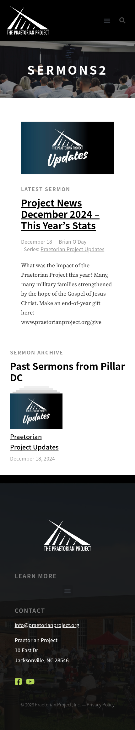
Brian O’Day (72, 241)
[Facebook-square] (18, 681)
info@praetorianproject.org (47, 625)
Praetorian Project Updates (72, 249)
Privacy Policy (101, 704)
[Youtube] (30, 681)
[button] (107, 20)
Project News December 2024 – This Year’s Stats (60, 213)
